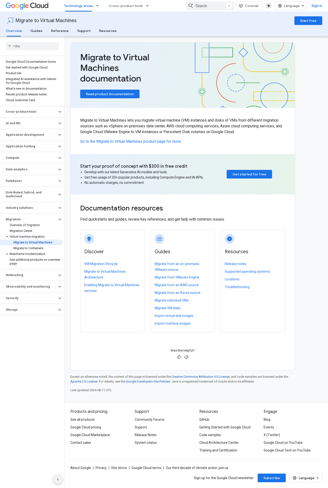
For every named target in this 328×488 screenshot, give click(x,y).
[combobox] (210, 5)
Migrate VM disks (168, 308)
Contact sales (80, 443)
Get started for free (249, 174)
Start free (308, 21)
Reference (60, 31)
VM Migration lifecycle (101, 264)
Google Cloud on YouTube (283, 443)
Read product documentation (110, 94)
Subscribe (271, 478)
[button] (28, 112)
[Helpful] (179, 357)
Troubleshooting (237, 287)
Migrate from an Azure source (177, 293)
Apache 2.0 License (83, 381)
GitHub (204, 419)
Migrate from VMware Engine (177, 277)
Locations (232, 279)
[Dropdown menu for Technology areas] (98, 6)
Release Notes (146, 435)
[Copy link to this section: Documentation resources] (169, 209)
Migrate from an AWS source (177, 285)
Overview (14, 31)
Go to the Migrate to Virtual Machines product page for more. (131, 141)
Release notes (235, 264)
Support (84, 31)
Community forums (149, 419)
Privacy (101, 468)
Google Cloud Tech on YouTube (287, 450)
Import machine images (173, 323)
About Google (80, 468)
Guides (36, 31)
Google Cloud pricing (85, 427)
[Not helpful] (186, 357)
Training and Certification (218, 450)
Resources (108, 31)
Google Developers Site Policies (148, 381)
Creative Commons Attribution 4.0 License (201, 376)
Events (269, 427)
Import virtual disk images (174, 316)
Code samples (210, 435)
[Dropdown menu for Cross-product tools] (148, 6)
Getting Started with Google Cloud (224, 427)
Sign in (316, 6)
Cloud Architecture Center (219, 443)
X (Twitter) (272, 435)
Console (252, 6)
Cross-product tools (126, 6)
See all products (82, 419)
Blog (267, 419)
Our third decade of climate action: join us (197, 468)
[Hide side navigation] (58, 479)
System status (146, 443)
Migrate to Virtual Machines (46, 21)
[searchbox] (32, 46)
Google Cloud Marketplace (90, 435)
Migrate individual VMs (172, 300)
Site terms (119, 468)
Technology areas (78, 6)
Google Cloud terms (146, 468)
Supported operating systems (247, 271)
